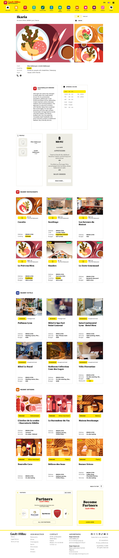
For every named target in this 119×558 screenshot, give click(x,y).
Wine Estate (34, 547)
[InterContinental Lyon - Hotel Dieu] (90, 319)
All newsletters (103, 540)
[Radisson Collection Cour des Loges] (60, 363)
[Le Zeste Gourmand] (90, 262)
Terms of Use (15, 541)
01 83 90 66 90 (73, 552)
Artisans (32, 551)
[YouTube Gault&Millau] (105, 534)
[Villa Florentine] (90, 363)
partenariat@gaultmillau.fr (77, 542)
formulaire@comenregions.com (79, 554)
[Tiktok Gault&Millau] (102, 534)
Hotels (32, 549)
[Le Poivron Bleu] (29, 262)
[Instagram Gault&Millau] (94, 534)
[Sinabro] (60, 262)
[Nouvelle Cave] (29, 460)
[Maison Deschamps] (90, 416)
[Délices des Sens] (60, 460)
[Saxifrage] (60, 218)
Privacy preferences (102, 543)
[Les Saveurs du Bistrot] (90, 218)
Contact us (53, 544)
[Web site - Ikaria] (21, 75)
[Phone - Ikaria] (18, 75)
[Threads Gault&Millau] (107, 534)
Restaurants (34, 537)
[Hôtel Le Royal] (29, 363)
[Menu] (113, 2)
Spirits (32, 544)
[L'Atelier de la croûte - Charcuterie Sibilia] (29, 416)
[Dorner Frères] (90, 460)
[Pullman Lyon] (29, 319)
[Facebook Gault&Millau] (92, 534)
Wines (32, 539)
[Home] (14, 2)
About (13, 537)
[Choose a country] (109, 2)
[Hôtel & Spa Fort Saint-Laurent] (60, 319)
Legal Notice (15, 539)
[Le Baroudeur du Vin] (60, 416)
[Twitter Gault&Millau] (97, 534)
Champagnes (34, 542)
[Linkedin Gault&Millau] (99, 534)
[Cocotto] (29, 218)
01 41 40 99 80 (59, 542)
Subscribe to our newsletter (99, 537)
